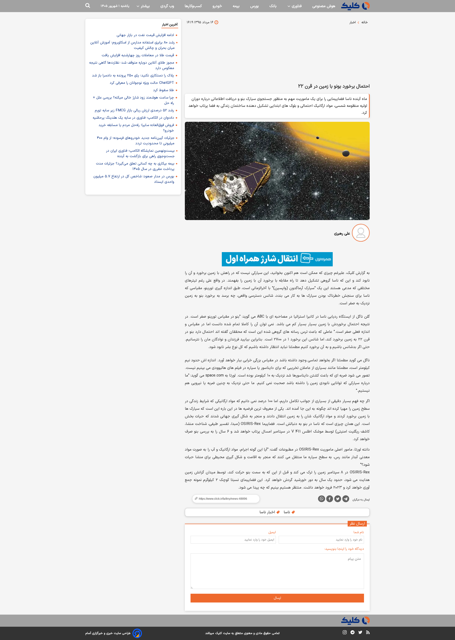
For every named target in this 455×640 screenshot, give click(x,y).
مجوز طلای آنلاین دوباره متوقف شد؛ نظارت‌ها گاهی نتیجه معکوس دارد (131, 65)
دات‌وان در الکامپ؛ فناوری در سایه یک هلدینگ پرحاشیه (133, 118)
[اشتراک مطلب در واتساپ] (321, 498)
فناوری (296, 6)
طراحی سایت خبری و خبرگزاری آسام (108, 633)
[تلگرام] (345, 499)
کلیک (218, 633)
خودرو (217, 6)
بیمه (236, 6)
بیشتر (145, 6)
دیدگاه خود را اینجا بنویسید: (344, 548)
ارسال (277, 598)
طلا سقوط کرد (163, 90)
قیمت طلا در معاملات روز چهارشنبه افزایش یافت (138, 55)
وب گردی (167, 6)
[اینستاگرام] (345, 633)
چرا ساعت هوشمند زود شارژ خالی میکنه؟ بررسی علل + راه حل (133, 100)
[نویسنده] (361, 234)
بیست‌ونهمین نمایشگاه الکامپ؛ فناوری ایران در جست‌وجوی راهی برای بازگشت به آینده (140, 153)
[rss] (368, 633)
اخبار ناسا (267, 512)
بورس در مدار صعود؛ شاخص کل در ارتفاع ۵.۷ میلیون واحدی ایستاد (133, 179)
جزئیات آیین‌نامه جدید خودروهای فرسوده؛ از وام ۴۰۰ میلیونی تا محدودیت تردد (135, 140)
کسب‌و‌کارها (193, 6)
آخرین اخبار (169, 24)
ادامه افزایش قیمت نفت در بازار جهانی (145, 35)
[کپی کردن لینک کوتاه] (224, 498)
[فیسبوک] (329, 499)
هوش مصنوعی (323, 6)
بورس (254, 6)
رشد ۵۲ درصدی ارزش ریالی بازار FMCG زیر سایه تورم (134, 110)
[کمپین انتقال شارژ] (277, 259)
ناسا (287, 512)
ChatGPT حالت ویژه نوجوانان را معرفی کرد (142, 83)
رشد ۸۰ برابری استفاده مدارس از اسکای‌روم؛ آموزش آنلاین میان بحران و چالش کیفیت (132, 45)
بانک (273, 6)
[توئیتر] (337, 499)
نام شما (359, 532)
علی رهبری (342, 233)
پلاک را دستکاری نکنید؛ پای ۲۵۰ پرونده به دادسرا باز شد (133, 75)
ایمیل (272, 532)
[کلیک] (355, 6)
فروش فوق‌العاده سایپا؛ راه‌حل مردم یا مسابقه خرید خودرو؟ (136, 127)
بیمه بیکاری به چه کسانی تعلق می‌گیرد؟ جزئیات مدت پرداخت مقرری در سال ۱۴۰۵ (135, 166)
